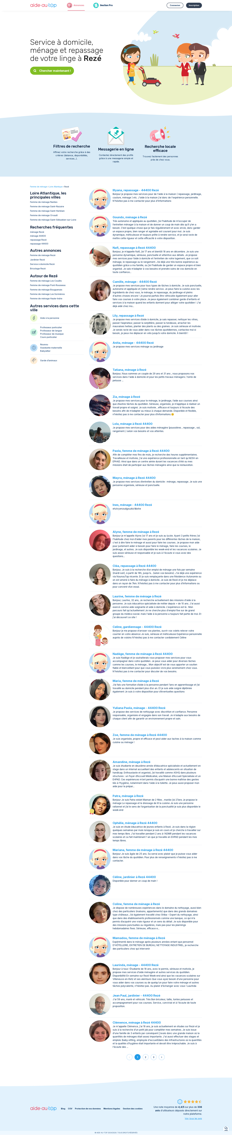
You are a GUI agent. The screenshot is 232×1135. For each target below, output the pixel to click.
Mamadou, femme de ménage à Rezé (139, 938)
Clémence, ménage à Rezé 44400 (137, 1022)
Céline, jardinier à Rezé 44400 (134, 877)
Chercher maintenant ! (55, 70)
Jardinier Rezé (37, 259)
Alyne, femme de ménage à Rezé (136, 532)
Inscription (194, 5)
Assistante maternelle (51, 347)
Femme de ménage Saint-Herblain (47, 211)
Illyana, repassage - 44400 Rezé (136, 190)
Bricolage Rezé (38, 268)
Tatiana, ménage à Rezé (129, 369)
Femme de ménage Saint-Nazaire (47, 206)
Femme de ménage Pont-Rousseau (48, 285)
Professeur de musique (52, 334)
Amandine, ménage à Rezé (131, 762)
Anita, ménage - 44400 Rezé (133, 342)
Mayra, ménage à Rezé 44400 (134, 478)
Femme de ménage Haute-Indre (46, 298)
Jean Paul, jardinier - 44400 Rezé (136, 995)
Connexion (175, 5)
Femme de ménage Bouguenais (46, 289)
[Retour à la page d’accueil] (43, 5)
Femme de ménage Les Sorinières (47, 294)
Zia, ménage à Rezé (126, 396)
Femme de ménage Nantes (43, 202)
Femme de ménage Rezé (42, 255)
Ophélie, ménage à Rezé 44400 (135, 823)
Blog (63, 1108)
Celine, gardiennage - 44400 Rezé (137, 627)
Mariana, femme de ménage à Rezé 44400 (143, 850)
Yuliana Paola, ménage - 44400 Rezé (139, 708)
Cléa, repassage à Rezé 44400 (134, 566)
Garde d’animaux (48, 360)
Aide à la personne (49, 318)
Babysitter (45, 351)
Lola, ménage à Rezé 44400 (133, 424)
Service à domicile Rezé (42, 264)
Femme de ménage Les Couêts (46, 280)
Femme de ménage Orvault (44, 215)
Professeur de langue (51, 330)
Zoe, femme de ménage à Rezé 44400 (140, 735)
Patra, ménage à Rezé (128, 796)
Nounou (44, 344)
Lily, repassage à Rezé (128, 315)
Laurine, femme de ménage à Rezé (137, 596)
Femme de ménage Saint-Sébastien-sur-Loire (53, 219)
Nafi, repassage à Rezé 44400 (134, 247)
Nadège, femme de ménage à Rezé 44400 (143, 654)
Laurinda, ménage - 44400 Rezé (136, 965)
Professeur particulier (51, 327)
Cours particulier (48, 337)
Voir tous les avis (193, 1118)
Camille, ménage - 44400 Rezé (135, 281)
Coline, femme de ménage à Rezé (136, 904)
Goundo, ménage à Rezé (130, 217)
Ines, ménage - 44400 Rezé (132, 505)
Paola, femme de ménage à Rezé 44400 (141, 451)
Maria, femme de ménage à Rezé (136, 681)
